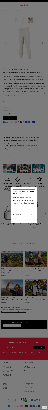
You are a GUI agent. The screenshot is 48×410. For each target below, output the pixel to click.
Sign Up (33, 214)
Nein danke (16, 219)
